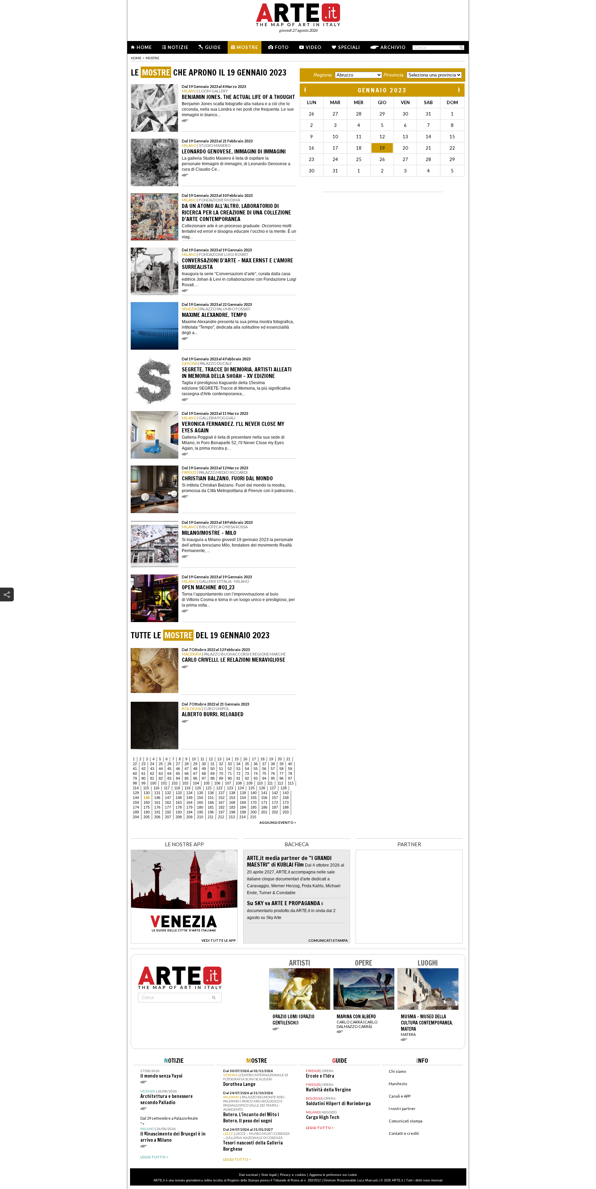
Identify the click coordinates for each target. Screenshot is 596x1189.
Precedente (305, 90)
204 (136, 817)
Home (144, 47)
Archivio (393, 47)
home (136, 58)
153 (232, 798)
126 (262, 788)
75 (264, 773)
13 (219, 759)
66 (187, 773)
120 (198, 788)
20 (280, 759)
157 (275, 798)
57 (273, 769)
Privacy (285, 1175)
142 (275, 793)
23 (143, 764)
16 (245, 759)
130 (146, 793)
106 (217, 783)
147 (168, 798)
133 (179, 793)
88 (212, 778)
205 (146, 817)
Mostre (247, 47)
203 (285, 812)
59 (290, 769)
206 (157, 817)
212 (221, 817)
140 (253, 793)
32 (221, 764)
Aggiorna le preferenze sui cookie (333, 1175)
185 (253, 807)
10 (194, 759)
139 (243, 793)
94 (264, 778)
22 (135, 764)
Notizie (178, 47)
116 (156, 788)
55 (256, 769)
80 (143, 778)
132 (168, 793)
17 (254, 759)
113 (291, 783)
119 (187, 788)
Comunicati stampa (406, 1121)
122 (219, 788)
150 (200, 798)
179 (189, 807)
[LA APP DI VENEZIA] (184, 941)
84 (178, 778)
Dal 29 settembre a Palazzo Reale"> (173, 1129)
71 (230, 773)
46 (178, 769)
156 (264, 798)
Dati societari (248, 1175)
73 (247, 773)
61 (143, 773)
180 (200, 807)
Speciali (349, 47)
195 (200, 812)
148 (179, 798)
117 (167, 788)
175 (146, 807)
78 (290, 773)
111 (270, 783)
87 (204, 778)
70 (221, 773)
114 (136, 788)
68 (204, 773)
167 (221, 802)
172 (275, 802)
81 (152, 778)
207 (168, 817)
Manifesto (398, 1083)
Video (313, 47)
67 (195, 773)
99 (143, 783)
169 (243, 802)
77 (281, 773)
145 (146, 798)
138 (232, 793)
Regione (323, 75)
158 (285, 798)
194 (189, 812)
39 (281, 764)
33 (230, 764)
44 (161, 769)
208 (179, 817)
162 (168, 802)
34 (238, 764)
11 (202, 759)
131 (157, 793)
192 (168, 812)
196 (211, 812)
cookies (300, 1175)
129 (136, 793)
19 (271, 759)
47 (187, 769)
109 (249, 783)
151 (211, 798)
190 (146, 812)
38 (273, 764)
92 (247, 778)
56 (264, 769)
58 (281, 769)
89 (221, 778)
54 (247, 769)
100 (153, 783)
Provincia (394, 75)
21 (288, 759)
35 (247, 764)
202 (275, 812)
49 (204, 769)
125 (251, 788)
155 (253, 798)
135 (200, 793)
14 (228, 759)
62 (152, 773)
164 (189, 802)
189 (136, 812)
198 (232, 812)
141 (264, 793)
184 (243, 807)
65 (178, 773)
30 (204, 764)
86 (195, 778)
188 (285, 807)
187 (275, 807)
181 (211, 807)
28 (187, 764)
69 (212, 773)
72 (238, 773)
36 (256, 764)
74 (256, 773)
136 (211, 793)
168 (232, 802)
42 (143, 769)
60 (135, 773)
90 (230, 778)
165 (200, 802)
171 (264, 802)
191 (157, 812)
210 (200, 817)
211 (210, 817)
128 (283, 788)
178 (179, 807)
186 (264, 807)
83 (169, 778)
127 (273, 788)
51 (221, 769)
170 (253, 802)
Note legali (269, 1175)
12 (211, 759)
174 (136, 807)
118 (177, 788)
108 (239, 783)
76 (273, 773)
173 (285, 802)
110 (260, 783)
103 (185, 783)
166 (211, 802)
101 (164, 783)
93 (256, 778)
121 (209, 788)
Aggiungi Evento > (277, 822)
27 (178, 764)
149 (189, 798)
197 (221, 812)
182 (221, 807)
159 (136, 802)
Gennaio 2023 (382, 90)
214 (242, 817)
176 (157, 807)
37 (264, 764)
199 (243, 812)
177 (168, 807)
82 (161, 778)
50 (212, 769)
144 (136, 798)
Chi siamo (397, 1071)
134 (189, 793)
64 (169, 773)
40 (290, 764)
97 (290, 778)
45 (169, 769)
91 (238, 778)
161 (157, 802)
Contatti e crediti (404, 1133)
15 (237, 759)
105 (206, 783)
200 (253, 812)
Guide (213, 47)
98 (135, 783)
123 (230, 788)
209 (189, 817)
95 (273, 778)
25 (161, 764)
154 (243, 798)
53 (238, 769)
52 (230, 769)
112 (280, 783)
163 (179, 802)
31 (212, 764)
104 (196, 783)
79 (135, 778)
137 (221, 793)
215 (253, 817)
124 (241, 788)
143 (285, 793)
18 (262, 759)
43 (152, 769)
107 (228, 783)
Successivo (458, 90)
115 (146, 788)
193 (179, 812)
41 (135, 769)
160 (146, 802)
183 (232, 807)
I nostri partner (402, 1108)
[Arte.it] (298, 13)
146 (157, 798)
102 (174, 783)
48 (195, 769)
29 (195, 764)
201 (264, 812)
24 (152, 764)
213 (232, 817)
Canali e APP (399, 1096)
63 (161, 773)
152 (221, 798)
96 (281, 778)
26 (169, 764)
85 (187, 778)
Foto (282, 47)
